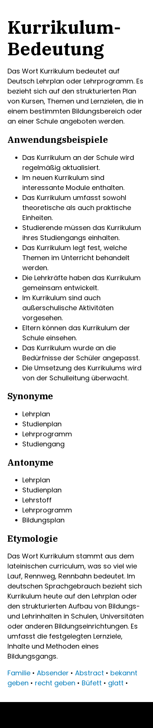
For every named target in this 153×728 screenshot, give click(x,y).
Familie (18, 673)
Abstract (89, 673)
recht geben (55, 683)
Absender (53, 673)
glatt (116, 683)
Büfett (92, 683)
